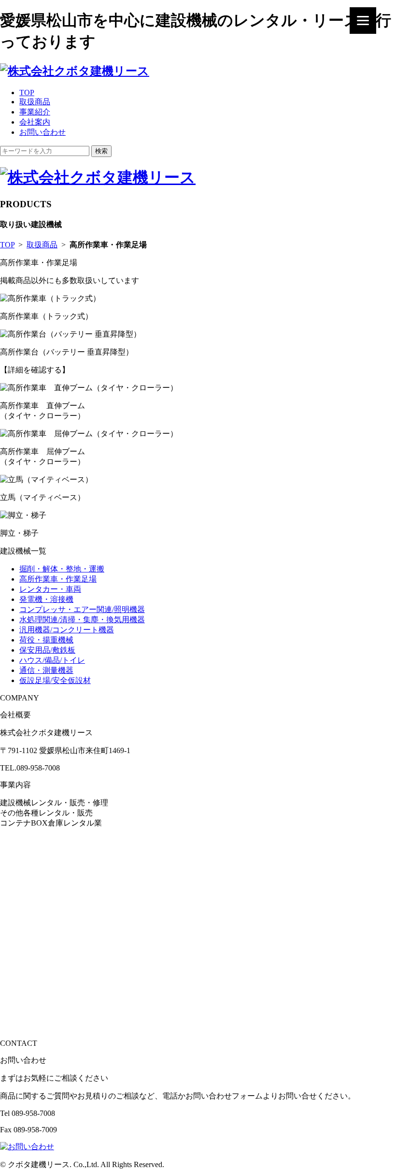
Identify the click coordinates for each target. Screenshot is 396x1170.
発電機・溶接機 (46, 599)
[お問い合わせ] (27, 1146)
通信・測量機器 (46, 670)
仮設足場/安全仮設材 (55, 680)
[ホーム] (74, 71)
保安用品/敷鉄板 (47, 650)
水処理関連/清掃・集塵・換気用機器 (82, 619)
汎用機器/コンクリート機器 (66, 630)
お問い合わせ (42, 132)
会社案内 (34, 122)
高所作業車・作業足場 (58, 579)
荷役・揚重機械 (46, 640)
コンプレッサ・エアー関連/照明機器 (82, 609)
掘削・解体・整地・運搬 (61, 569)
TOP (26, 92)
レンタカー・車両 (50, 589)
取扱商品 (34, 102)
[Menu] (363, 20)
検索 (101, 151)
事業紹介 (34, 112)
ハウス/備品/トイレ (52, 660)
